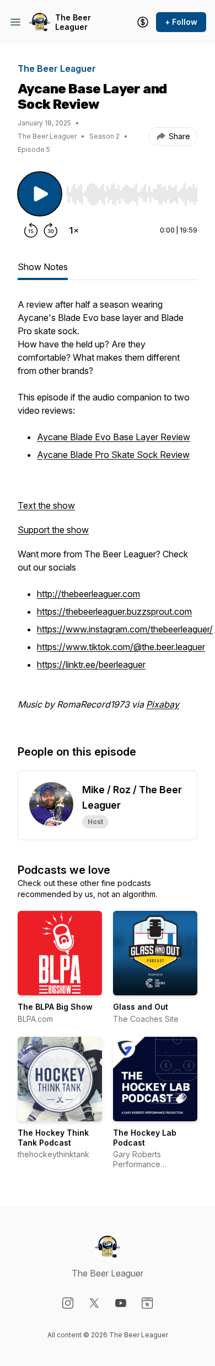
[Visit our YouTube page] (120, 1303)
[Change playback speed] (74, 230)
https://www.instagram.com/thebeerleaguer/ (125, 629)
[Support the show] (142, 22)
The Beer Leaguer (73, 22)
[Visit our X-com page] (94, 1303)
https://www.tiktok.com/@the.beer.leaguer (121, 646)
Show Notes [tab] (43, 266)
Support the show (53, 529)
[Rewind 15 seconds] (31, 230)
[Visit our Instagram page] (67, 1303)
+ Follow (181, 22)
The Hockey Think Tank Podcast (53, 1137)
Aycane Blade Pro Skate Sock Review (113, 454)
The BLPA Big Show (55, 1006)
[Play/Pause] (40, 194)
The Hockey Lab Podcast (144, 1137)
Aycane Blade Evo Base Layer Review (113, 436)
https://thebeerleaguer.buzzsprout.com (114, 611)
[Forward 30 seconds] (50, 230)
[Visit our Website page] (147, 1303)
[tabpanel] (107, 510)
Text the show (46, 505)
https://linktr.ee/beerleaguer (91, 664)
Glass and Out (140, 1006)
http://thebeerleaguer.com (88, 593)
